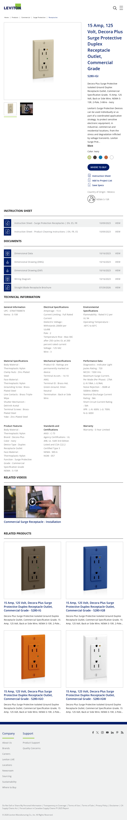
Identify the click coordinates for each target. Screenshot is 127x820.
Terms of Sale (88, 805)
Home (6, 17)
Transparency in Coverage (55, 805)
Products (15, 17)
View (117, 223)
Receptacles (53, 17)
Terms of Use (74, 805)
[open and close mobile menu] (121, 8)
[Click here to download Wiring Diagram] (7, 279)
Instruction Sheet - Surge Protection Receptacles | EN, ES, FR (45, 223)
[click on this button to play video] (26, 109)
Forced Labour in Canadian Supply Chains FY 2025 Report (44, 808)
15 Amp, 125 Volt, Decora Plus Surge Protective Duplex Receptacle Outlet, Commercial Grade (28, 606)
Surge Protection (39, 17)
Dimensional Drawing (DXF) (28, 270)
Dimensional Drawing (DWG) (29, 261)
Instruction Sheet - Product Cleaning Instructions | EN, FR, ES (46, 231)
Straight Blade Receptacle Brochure (32, 287)
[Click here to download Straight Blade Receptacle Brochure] (7, 287)
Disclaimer (114, 805)
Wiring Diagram (22, 278)
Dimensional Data (23, 253)
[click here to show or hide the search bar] (115, 8)
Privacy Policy (101, 805)
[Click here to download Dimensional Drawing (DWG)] (7, 262)
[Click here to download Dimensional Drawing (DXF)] (7, 270)
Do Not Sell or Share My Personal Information (22, 805)
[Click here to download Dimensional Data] (7, 253)
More (90, 145)
